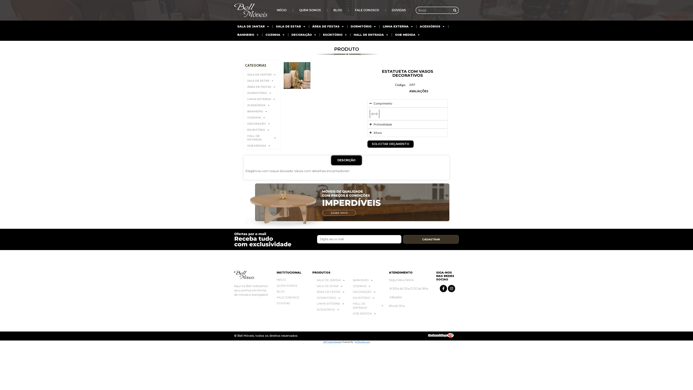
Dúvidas (399, 10)
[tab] (346, 160)
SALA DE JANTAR (251, 26)
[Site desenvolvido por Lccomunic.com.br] (441, 336)
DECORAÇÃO (301, 34)
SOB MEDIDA (405, 34)
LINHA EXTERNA (396, 26)
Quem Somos (310, 10)
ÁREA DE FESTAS (325, 26)
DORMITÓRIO (361, 26)
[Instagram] (451, 288)
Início (282, 10)
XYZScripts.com (362, 342)
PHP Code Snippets (332, 342)
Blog (338, 10)
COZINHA (272, 34)
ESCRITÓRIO (333, 34)
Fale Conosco (367, 10)
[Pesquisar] (455, 10)
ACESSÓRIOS (430, 26)
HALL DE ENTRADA (369, 34)
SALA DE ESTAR (288, 26)
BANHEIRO (245, 34)
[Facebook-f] (443, 288)
